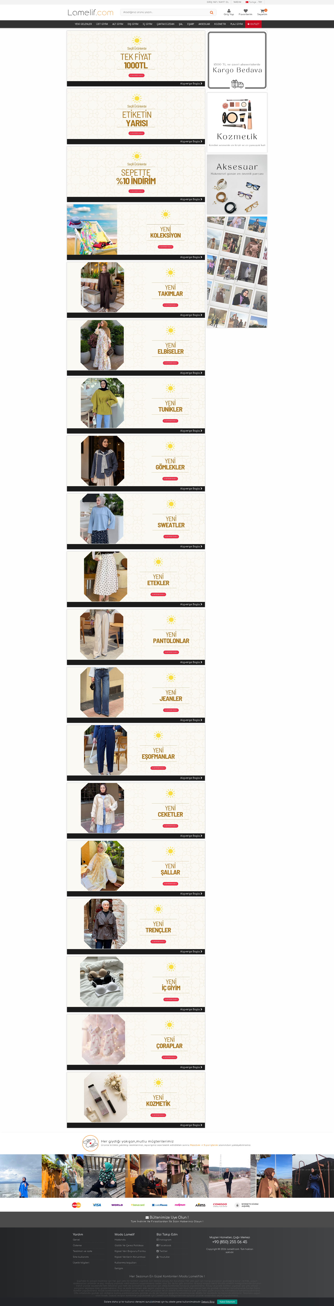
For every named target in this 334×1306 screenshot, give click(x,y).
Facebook (165, 1245)
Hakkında (120, 1240)
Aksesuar (204, 24)
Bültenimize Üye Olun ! (167, 1219)
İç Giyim (147, 24)
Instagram (165, 1240)
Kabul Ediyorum (227, 1302)
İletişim (119, 1268)
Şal (181, 24)
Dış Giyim (133, 24)
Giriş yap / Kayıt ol (218, 2)
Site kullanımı (81, 1257)
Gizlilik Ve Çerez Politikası (129, 1245)
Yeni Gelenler (83, 24)
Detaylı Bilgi (207, 1302)
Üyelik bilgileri (81, 1263)
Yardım (237, 2)
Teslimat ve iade (82, 1251)
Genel (76, 1240)
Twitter (163, 1251)
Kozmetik (220, 24)
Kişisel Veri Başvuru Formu (130, 1251)
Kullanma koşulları (125, 1263)
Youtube (164, 1257)
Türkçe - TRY (255, 2)
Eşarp (190, 24)
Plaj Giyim (236, 24)
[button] (212, 58)
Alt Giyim (117, 24)
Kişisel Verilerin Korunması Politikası (130, 1257)
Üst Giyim (102, 24)
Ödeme (77, 1245)
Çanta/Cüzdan (165, 24)
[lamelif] (90, 12)
